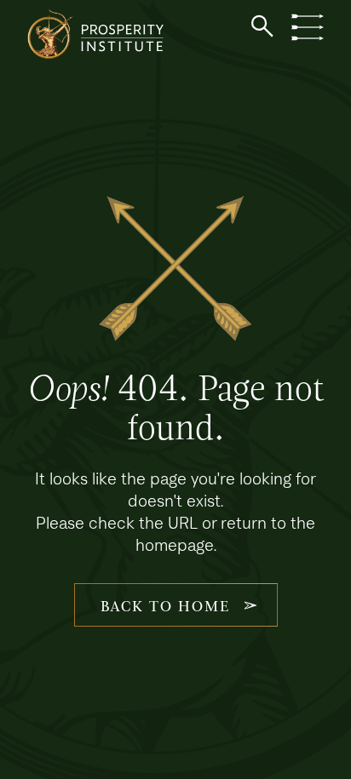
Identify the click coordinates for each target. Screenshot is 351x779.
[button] (262, 26)
